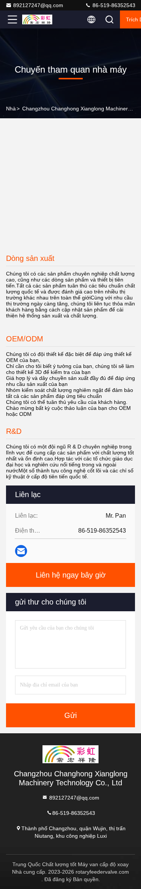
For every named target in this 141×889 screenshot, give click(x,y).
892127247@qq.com (38, 5)
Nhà (11, 109)
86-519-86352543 (113, 5)
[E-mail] (21, 551)
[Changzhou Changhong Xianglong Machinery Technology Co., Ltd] (37, 19)
